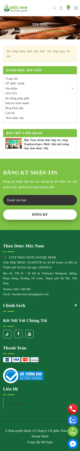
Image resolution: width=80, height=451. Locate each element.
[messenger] (73, 444)
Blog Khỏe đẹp (14, 108)
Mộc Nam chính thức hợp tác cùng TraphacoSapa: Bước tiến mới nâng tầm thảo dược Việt (46, 144)
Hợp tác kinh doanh (17, 103)
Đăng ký (40, 214)
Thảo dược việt (14, 118)
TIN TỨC (11, 93)
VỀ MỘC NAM (14, 83)
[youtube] (29, 334)
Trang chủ (11, 78)
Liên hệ (10, 113)
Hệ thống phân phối (17, 98)
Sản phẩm (11, 88)
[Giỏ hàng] (68, 8)
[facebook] (18, 334)
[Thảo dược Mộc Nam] (15, 8)
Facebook (16, 403)
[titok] (7, 334)
